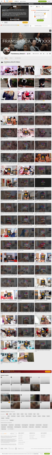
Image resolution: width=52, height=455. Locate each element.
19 (19, 363)
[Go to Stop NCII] (21, 448)
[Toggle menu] (1, 1)
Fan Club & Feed (18, 58)
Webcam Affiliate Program (33, 438)
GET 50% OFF (48, 371)
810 (2, 189)
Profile (13, 3)
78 (2, 89)
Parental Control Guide (21, 442)
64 (19, 89)
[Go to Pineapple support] (16, 449)
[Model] (50, 31)
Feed (26, 3)
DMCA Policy (20, 438)
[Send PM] (50, 53)
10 (36, 239)
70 (36, 89)
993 (2, 351)
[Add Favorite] (2, 22)
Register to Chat (40, 20)
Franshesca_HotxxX (5, 411)
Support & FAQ (43, 435)
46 (19, 189)
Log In (49, 1)
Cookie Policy (36, 453)
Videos (17, 3)
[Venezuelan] (7, 414)
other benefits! (42, 18)
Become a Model (32, 435)
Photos (22, 3)
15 (36, 176)
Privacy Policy (20, 435)
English (13, 433)
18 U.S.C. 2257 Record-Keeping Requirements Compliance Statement (41, 448)
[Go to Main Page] (8, 1)
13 (19, 338)
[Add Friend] (47, 53)
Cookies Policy (20, 440)
